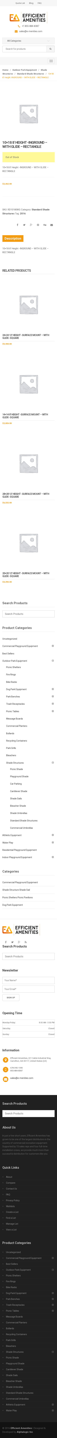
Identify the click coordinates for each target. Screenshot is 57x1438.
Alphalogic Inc (25, 1432)
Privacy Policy (13, 1200)
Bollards (10, 733)
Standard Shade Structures (30, 74)
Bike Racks (11, 682)
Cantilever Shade (18, 791)
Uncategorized (9, 639)
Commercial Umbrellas (21, 828)
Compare (10, 1183)
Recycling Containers (16, 740)
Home (5, 70)
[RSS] (25, 942)
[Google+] (19, 942)
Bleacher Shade (18, 806)
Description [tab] (13, 238)
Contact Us (11, 1188)
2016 (23, 213)
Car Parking (16, 784)
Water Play (7, 842)
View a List (11, 1229)
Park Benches (13, 696)
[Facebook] (5, 942)
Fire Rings (11, 674)
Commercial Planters (16, 726)
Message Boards (14, 718)
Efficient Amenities (21, 1428)
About (9, 1177)
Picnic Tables (12, 711)
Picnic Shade (16, 769)
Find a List (11, 1218)
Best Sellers (8, 653)
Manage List (12, 1224)
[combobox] (28, 49)
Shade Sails (16, 798)
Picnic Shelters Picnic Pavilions (17, 897)
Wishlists (10, 1206)
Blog (31, 3)
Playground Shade (19, 776)
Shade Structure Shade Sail (16, 890)
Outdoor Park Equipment (24, 70)
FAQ (39, 3)
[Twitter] (12, 942)
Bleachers (11, 755)
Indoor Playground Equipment (17, 857)
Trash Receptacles (15, 704)
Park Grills (11, 748)
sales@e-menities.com (21, 1078)
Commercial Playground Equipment (20, 646)
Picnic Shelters (13, 667)
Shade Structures (15, 763)
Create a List (12, 1212)
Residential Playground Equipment (19, 850)
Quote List (20, 3)
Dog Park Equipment (16, 689)
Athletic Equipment (12, 835)
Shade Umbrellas (18, 813)
